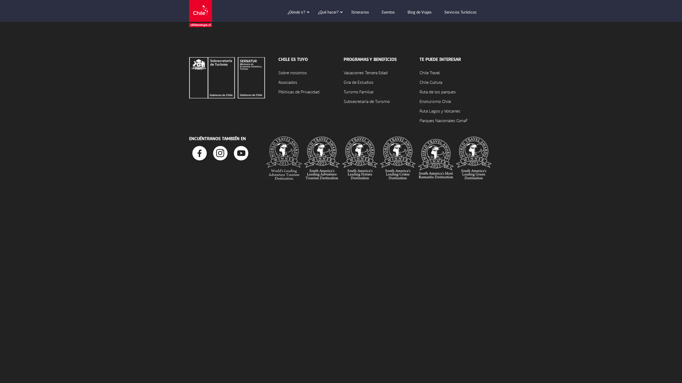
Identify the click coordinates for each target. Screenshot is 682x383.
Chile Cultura (431, 82)
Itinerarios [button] (360, 12)
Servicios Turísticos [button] (460, 12)
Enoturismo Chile (435, 101)
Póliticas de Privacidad (298, 91)
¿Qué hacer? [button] (328, 12)
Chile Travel (430, 72)
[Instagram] (220, 152)
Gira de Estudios (359, 82)
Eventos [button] (388, 12)
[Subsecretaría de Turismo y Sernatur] (227, 77)
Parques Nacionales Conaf (443, 120)
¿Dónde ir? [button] (296, 12)
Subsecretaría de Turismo (367, 101)
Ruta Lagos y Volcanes (440, 111)
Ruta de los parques (438, 91)
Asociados (287, 82)
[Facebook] (199, 152)
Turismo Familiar (359, 91)
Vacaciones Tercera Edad (366, 72)
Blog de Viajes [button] (420, 12)
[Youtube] (241, 152)
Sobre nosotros (292, 72)
